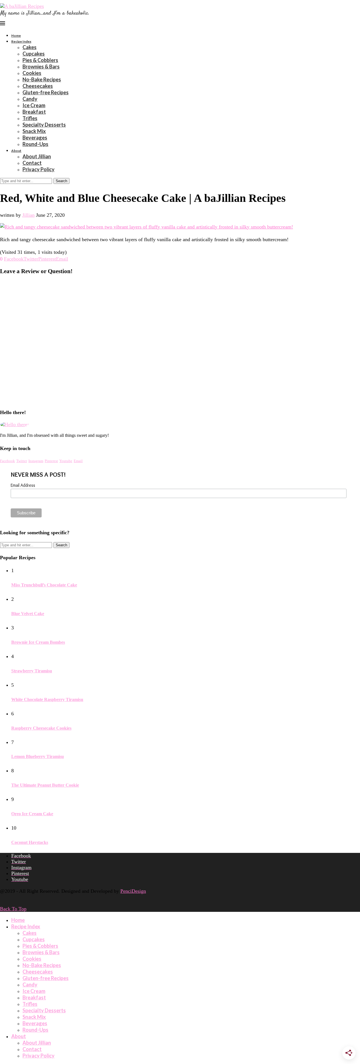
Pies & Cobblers (40, 60)
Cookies (31, 73)
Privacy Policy (38, 169)
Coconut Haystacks (29, 842)
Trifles (29, 118)
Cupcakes (33, 54)
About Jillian (36, 156)
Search (61, 181)
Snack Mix (34, 131)
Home (16, 35)
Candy (29, 99)
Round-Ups (35, 144)
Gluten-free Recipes (45, 92)
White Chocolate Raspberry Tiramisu (47, 699)
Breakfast (34, 112)
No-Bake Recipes (41, 79)
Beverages (34, 137)
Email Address (23, 485)
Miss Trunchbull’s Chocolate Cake (44, 585)
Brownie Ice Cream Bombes (38, 642)
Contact (32, 163)
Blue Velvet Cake (27, 613)
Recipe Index (21, 41)
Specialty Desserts (44, 125)
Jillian (28, 215)
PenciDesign (133, 891)
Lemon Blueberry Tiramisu (37, 756)
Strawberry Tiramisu (31, 670)
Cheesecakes (37, 86)
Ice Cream (33, 105)
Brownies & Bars (41, 66)
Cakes (29, 47)
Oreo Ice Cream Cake (32, 813)
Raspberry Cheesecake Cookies (41, 728)
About (16, 151)
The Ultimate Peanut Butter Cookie (45, 785)
